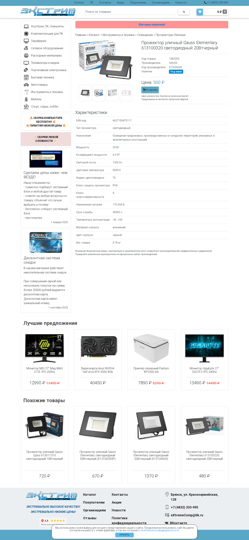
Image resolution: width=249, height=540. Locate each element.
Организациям (161, 2)
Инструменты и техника (118, 35)
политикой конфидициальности (159, 530)
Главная (80, 35)
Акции (120, 2)
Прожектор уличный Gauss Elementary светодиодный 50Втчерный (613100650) (151, 455)
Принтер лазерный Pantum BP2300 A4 (151, 370)
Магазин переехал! (152, 24)
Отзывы (89, 518)
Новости (180, 2)
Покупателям (138, 2)
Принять (124, 535)
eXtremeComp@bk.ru (187, 515)
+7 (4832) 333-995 (217, 2)
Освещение (145, 35)
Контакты (105, 2)
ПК (91, 2)
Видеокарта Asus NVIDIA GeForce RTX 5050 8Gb (97, 370)
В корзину (151, 89)
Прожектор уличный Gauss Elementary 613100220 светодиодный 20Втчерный (204, 455)
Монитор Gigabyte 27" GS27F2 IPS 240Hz (204, 370)
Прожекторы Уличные (171, 35)
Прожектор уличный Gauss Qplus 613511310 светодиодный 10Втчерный (44, 455)
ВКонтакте (178, 523)
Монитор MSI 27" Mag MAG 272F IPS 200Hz (44, 370)
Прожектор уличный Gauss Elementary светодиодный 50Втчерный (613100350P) (98, 455)
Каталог (79, 2)
